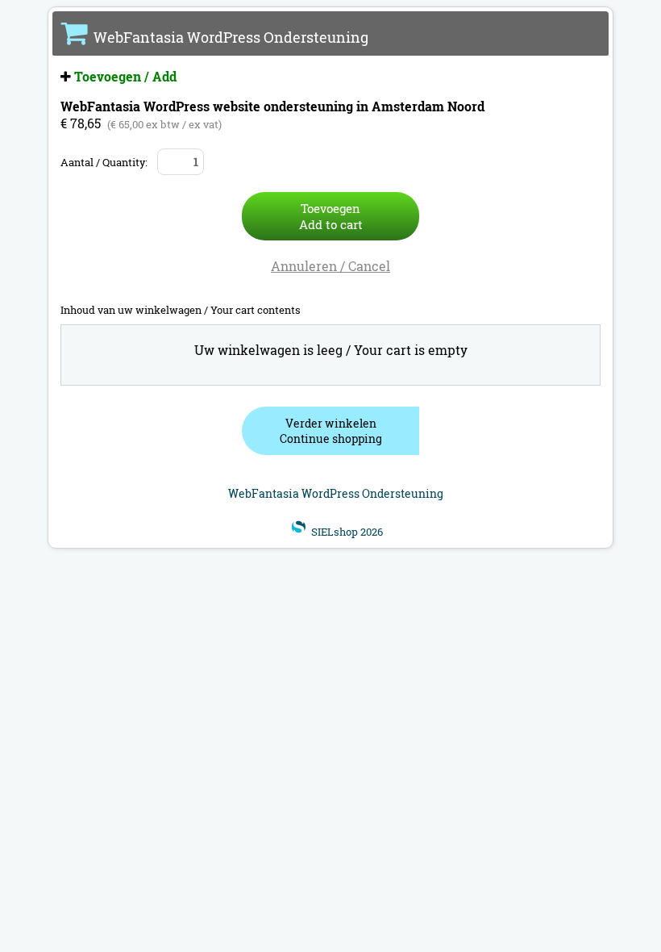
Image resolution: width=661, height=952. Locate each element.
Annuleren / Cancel (330, 265)
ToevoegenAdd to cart (331, 216)
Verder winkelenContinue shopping (331, 430)
